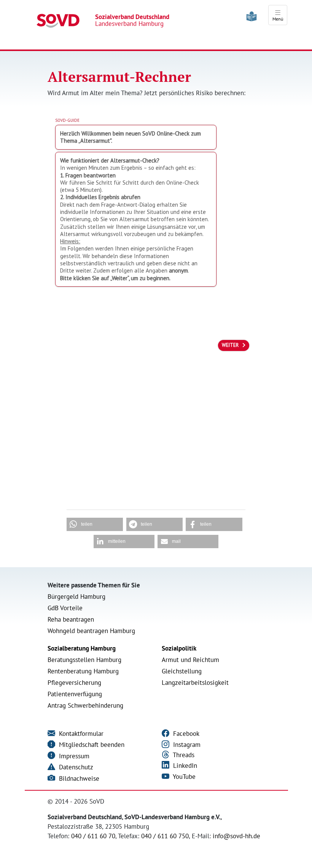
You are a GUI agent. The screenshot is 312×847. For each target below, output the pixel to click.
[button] (95, 524)
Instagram (186, 744)
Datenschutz (75, 767)
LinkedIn (184, 765)
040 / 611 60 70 (93, 836)
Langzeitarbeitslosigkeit (195, 682)
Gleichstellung (182, 671)
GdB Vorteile (65, 608)
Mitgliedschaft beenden (90, 744)
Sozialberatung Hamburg (82, 648)
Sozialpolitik (179, 648)
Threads (182, 755)
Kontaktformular (80, 733)
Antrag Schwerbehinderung (85, 705)
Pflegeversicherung (74, 682)
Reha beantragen (71, 619)
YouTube (183, 776)
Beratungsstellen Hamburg (84, 660)
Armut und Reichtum (190, 660)
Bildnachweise (78, 778)
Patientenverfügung (75, 694)
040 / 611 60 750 (165, 836)
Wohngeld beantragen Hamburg (91, 631)
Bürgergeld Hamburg (76, 596)
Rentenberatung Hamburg (83, 671)
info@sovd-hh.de (236, 836)
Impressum (73, 756)
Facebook (185, 733)
